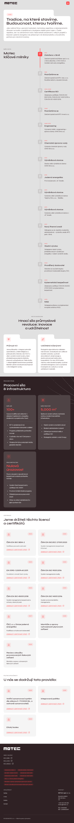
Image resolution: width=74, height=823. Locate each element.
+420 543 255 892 (63, 803)
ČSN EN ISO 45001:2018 (11, 775)
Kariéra (5, 800)
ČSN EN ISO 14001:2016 (26, 775)
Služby (5, 793)
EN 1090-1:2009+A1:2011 (11, 773)
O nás (5, 796)
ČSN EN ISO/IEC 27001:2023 (25, 770)
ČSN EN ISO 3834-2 (10, 770)
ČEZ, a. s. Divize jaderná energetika (14, 778)
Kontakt (6, 804)
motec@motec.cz (63, 804)
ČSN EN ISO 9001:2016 (26, 773)
